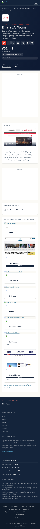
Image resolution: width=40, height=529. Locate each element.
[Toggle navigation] (36, 3)
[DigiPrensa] (11, 404)
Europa (4, 425)
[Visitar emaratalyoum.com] (4, 43)
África (4, 422)
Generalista (6, 67)
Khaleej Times (14, 375)
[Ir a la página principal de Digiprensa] (11, 2)
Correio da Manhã (8, 474)
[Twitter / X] (18, 43)
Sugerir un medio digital (12, 512)
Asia (3, 417)
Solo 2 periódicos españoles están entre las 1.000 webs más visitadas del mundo (20, 497)
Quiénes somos (27, 512)
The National (13, 263)
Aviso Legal (14, 506)
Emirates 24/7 (13, 281)
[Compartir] (9, 43)
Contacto (26, 509)
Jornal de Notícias (7, 467)
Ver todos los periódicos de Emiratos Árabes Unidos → (17, 386)
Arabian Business (15, 326)
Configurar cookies (20, 518)
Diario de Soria (7, 464)
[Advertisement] (20, 96)
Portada (5, 506)
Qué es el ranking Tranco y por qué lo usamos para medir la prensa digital (18, 493)
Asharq (11, 311)
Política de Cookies (14, 509)
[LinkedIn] (28, 43)
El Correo (12, 296)
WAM (10, 232)
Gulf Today (12, 342)
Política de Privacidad (27, 506)
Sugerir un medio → (8, 451)
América (4, 419)
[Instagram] (23, 43)
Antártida (5, 431)
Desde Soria (6, 461)
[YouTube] (32, 43)
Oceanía (4, 428)
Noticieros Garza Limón (9, 471)
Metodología (20, 514)
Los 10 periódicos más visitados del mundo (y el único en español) (19, 489)
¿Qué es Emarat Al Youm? (13, 210)
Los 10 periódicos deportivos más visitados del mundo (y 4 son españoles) (19, 484)
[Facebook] (13, 43)
